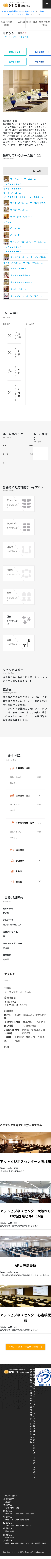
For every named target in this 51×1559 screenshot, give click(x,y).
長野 (17, 1519)
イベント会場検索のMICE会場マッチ (18, 11)
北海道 (8, 1502)
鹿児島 (38, 1543)
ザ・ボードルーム (18, 289)
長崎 (17, 1543)
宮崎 (32, 1543)
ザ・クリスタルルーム (20, 275)
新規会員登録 (31, 1375)
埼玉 (17, 1513)
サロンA (7, 222)
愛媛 (12, 1537)
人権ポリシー (34, 1473)
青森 (7, 1507)
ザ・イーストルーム (12, 192)
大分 (27, 1543)
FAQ (31, 1386)
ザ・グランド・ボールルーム (23, 178)
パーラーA (15, 227)
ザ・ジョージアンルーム (21, 216)
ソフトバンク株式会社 (31, 1430)
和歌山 (28, 1525)
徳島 (7, 1537)
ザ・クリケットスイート (21, 282)
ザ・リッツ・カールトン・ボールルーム (28, 241)
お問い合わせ (31, 1396)
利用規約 (31, 1411)
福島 (17, 1507)
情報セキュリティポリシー (34, 1395)
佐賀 (12, 1543)
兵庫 (17, 1525)
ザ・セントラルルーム (13, 188)
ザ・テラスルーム (18, 268)
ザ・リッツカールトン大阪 (17, 14)
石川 (12, 1519)
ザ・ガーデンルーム (19, 209)
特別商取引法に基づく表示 (34, 1449)
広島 (12, 1531)
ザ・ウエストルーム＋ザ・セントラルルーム (23, 197)
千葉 (22, 1513)
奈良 (22, 1525)
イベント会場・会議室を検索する (25, 1346)
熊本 (22, 1543)
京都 (7, 1525)
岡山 (7, 1531)
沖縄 (44, 1543)
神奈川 (33, 1513)
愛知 (27, 1519)
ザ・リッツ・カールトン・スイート (26, 296)
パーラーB (15, 234)
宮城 (12, 1507)
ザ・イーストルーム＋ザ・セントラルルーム (30, 202)
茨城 (7, 1513)
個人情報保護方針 (34, 1422)
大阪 (12, 1525)
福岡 (7, 1543)
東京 (27, 1513)
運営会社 (34, 1373)
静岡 (22, 1519)
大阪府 (41, 11)
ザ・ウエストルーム (12, 184)
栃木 (12, 1513)
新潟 (7, 1519)
